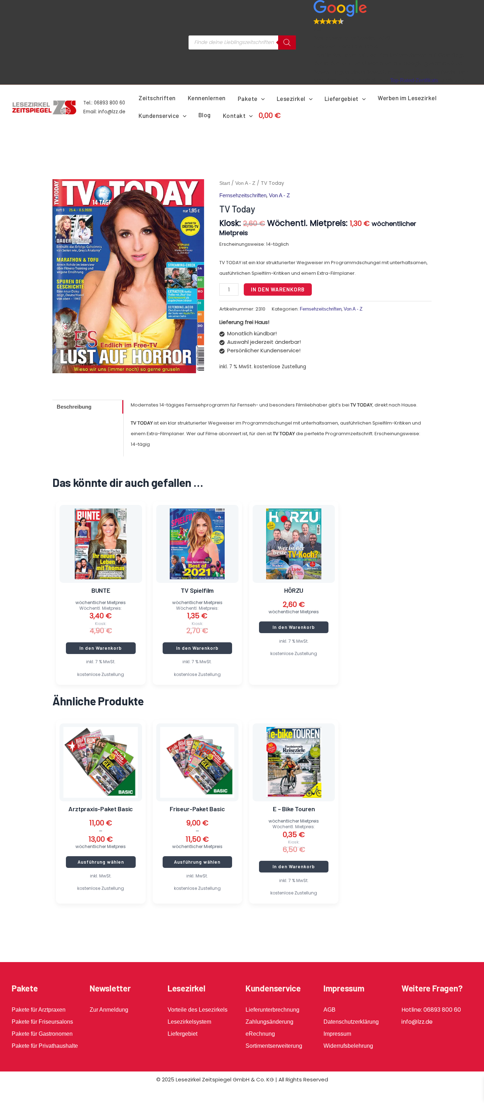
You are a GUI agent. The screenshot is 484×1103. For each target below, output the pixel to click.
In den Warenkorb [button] (100, 648)
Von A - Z (245, 183)
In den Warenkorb (278, 289)
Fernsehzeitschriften (242, 195)
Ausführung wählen (101, 862)
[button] (261, 98)
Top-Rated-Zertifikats (414, 80)
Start (224, 183)
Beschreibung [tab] (74, 407)
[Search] (287, 42)
